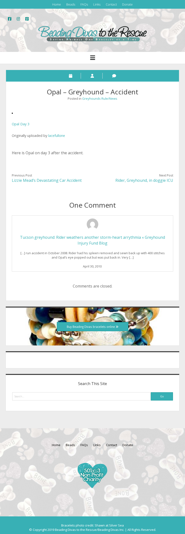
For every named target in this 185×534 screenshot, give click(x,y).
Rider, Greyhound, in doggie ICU (144, 180)
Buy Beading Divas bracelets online (91, 327)
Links (96, 4)
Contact (111, 4)
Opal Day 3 (20, 124)
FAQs (84, 4)
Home (56, 4)
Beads (70, 4)
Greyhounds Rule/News (99, 98)
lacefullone (56, 135)
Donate (127, 4)
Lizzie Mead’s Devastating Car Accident (47, 180)
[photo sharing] (12, 112)
